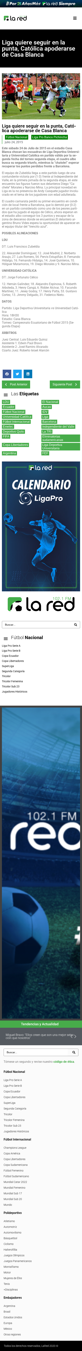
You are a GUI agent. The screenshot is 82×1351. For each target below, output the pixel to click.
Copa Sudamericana (16, 1164)
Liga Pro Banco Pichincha (49, 137)
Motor (7, 1272)
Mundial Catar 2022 (15, 1181)
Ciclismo (9, 1243)
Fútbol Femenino (13, 1170)
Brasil (7, 1311)
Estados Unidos (13, 1317)
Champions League (15, 1147)
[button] (75, 18)
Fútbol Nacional (16, 137)
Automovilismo (12, 1232)
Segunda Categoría (15, 1108)
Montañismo (11, 1266)
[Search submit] (75, 624)
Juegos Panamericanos (18, 1261)
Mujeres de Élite (13, 1278)
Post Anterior (18, 384)
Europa (8, 1323)
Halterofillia (10, 1249)
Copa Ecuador (12, 1091)
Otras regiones (12, 1334)
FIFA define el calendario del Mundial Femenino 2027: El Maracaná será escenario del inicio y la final (41, 1036)
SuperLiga (9, 1102)
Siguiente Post (62, 384)
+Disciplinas (11, 1289)
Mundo (8, 1204)
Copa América (12, 1153)
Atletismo (9, 1221)
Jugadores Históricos (16, 1131)
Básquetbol (10, 1238)
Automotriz (10, 1226)
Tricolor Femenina (14, 1119)
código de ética (63, 1061)
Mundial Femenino (14, 1187)
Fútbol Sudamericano (16, 1176)
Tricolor (8, 1114)
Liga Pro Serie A (13, 1080)
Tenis (7, 1283)
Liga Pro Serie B (13, 1085)
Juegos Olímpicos (14, 1255)
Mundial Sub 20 (13, 1199)
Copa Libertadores (14, 1097)
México (8, 1328)
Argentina (9, 1305)
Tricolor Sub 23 (12, 1125)
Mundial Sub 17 (13, 1193)
